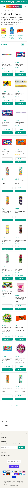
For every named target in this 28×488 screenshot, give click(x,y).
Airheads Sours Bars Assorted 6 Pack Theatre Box (7, 359)
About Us (19, 482)
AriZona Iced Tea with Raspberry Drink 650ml (7, 182)
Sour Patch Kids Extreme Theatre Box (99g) (7, 95)
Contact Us (24, 482)
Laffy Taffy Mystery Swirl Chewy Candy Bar (6, 65)
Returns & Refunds (5, 425)
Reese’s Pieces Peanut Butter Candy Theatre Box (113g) (20, 329)
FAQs (2, 418)
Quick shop (7, 71)
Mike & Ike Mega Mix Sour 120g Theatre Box (7, 293)
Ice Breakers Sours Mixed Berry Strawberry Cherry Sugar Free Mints (20, 360)
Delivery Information (6, 422)
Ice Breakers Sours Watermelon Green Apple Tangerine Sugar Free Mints (7, 329)
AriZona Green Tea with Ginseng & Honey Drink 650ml (7, 269)
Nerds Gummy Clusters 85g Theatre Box (7, 153)
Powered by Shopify (14, 485)
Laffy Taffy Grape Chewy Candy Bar (19, 123)
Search (5, 481)
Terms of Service (11, 482)
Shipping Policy (11, 481)
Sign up (21, 447)
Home (2, 10)
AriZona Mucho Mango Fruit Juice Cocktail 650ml (6, 211)
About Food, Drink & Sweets (8, 414)
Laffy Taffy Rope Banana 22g (19, 94)
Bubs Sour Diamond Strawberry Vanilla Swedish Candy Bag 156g (20, 299)
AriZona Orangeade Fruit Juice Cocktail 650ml (7, 390)
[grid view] (22, 44)
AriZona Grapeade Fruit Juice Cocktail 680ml (20, 211)
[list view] (25, 44)
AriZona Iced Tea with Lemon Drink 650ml (20, 182)
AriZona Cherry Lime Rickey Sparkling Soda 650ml (20, 269)
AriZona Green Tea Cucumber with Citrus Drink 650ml (20, 390)
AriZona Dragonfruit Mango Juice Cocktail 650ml (20, 240)
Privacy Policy (4, 482)
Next (17, 405)
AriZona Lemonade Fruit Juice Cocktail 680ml (7, 240)
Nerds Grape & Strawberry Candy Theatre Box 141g (6, 124)
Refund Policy (20, 481)
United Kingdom (13, 461)
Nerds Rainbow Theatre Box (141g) (20, 65)
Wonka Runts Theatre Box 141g (19, 152)
